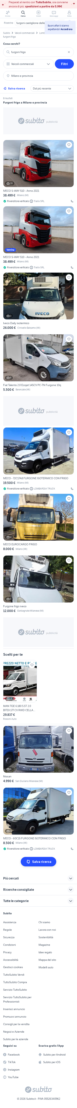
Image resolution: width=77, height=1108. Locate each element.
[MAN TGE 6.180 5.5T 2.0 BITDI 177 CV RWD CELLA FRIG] (20, 690)
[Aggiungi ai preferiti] (69, 145)
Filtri (64, 64)
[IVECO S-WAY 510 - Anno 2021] (38, 171)
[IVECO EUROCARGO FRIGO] (38, 523)
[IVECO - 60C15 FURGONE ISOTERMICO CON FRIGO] (38, 819)
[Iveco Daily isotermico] (38, 301)
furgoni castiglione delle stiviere (35, 23)
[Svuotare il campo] (68, 52)
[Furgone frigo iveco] (38, 584)
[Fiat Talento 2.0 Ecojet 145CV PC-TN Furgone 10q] (38, 363)
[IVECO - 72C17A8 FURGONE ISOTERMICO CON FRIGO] (38, 458)
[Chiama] (72, 201)
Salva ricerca (16, 88)
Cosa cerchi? (11, 44)
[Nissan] (38, 755)
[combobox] (38, 52)
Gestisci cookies (13, 967)
